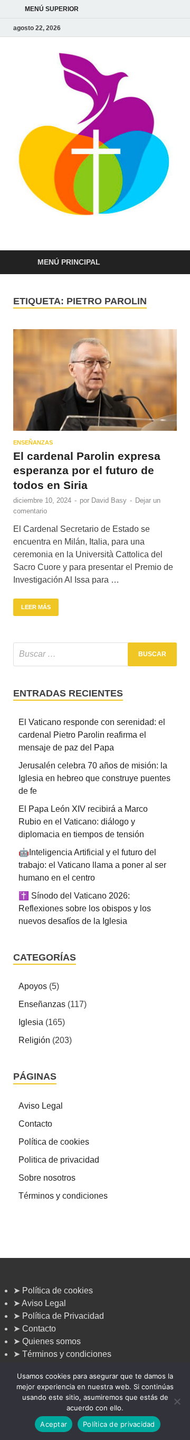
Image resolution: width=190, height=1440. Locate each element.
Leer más (32, 604)
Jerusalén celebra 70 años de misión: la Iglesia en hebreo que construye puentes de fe (94, 778)
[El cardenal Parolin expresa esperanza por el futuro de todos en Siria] (95, 380)
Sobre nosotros (46, 1177)
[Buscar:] (95, 654)
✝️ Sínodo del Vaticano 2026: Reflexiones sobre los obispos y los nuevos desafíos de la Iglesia (84, 908)
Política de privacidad (119, 1424)
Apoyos (32, 986)
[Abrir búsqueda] (164, 262)
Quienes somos (51, 1341)
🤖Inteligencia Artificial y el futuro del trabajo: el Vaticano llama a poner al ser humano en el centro (92, 865)
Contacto (35, 1123)
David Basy (109, 500)
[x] (157, 28)
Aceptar (53, 1424)
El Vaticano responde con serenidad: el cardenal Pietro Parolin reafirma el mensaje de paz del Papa (91, 735)
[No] (177, 1401)
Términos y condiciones (63, 1195)
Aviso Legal (40, 1105)
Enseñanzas (33, 442)
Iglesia (30, 1022)
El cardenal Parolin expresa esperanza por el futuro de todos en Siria (86, 470)
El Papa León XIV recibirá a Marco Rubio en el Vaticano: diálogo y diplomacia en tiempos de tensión (83, 821)
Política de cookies (53, 1141)
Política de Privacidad (63, 1315)
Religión (34, 1040)
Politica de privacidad (58, 1159)
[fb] (170, 28)
